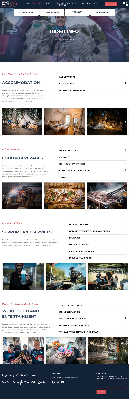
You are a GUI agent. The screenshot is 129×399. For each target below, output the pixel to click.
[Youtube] (127, 5)
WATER (63, 177)
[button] (93, 77)
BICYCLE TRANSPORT (80, 258)
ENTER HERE (59, 3)
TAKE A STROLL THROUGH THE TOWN (79, 332)
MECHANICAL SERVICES (81, 251)
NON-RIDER (92, 3)
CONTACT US (60, 5)
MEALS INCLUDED (68, 150)
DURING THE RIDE (78, 224)
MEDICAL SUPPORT (79, 244)
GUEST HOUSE (66, 84)
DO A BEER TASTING (69, 312)
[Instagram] (127, 3)
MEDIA (81, 3)
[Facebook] (124, 3)
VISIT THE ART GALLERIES (72, 318)
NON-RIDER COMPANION (72, 90)
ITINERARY (71, 3)
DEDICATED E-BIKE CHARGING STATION (89, 231)
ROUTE (48, 3)
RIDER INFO (37, 3)
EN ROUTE (64, 157)
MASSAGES (74, 238)
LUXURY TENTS (67, 77)
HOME (27, 3)
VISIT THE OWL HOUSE (71, 305)
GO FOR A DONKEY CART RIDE (74, 325)
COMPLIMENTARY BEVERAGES (75, 170)
